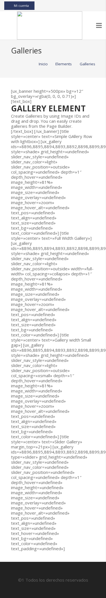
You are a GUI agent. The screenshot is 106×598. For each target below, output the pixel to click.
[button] (7, 25)
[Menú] (99, 25)
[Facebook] (75, 5)
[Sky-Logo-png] (49, 25)
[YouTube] (82, 5)
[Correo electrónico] (69, 5)
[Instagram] (89, 5)
